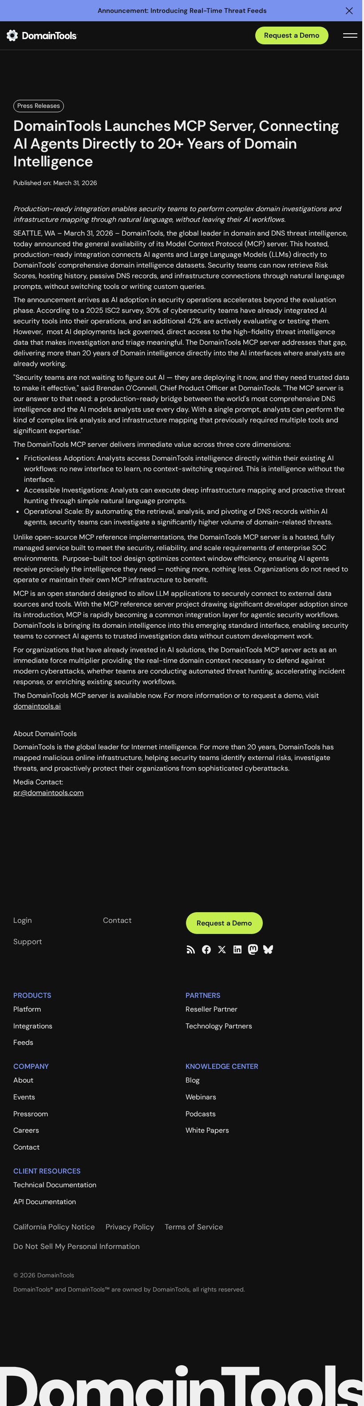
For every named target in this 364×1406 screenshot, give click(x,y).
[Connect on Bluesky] (268, 949)
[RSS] (191, 949)
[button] (349, 10)
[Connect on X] (222, 949)
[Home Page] (56, 35)
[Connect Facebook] (206, 949)
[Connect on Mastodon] (253, 949)
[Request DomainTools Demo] (291, 36)
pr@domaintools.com (48, 792)
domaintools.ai (37, 706)
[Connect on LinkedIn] (237, 949)
